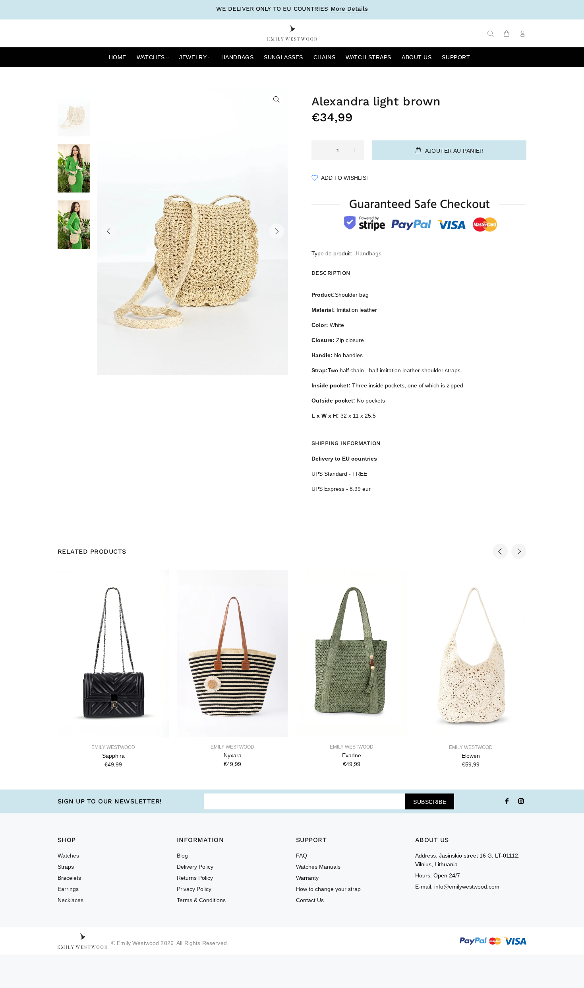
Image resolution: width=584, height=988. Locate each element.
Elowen (471, 756)
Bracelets (69, 878)
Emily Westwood (113, 747)
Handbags (368, 253)
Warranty (307, 878)
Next (276, 231)
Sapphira (113, 756)
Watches (68, 855)
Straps (66, 867)
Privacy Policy (194, 889)
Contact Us (310, 900)
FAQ (301, 855)
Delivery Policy (195, 867)
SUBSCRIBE (429, 802)
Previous (108, 231)
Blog (182, 855)
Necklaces (70, 900)
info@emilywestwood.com (466, 886)
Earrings (68, 889)
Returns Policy (195, 878)
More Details (349, 9)
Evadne (351, 755)
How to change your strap (328, 889)
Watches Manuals (318, 867)
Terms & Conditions (201, 900)
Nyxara (233, 755)
